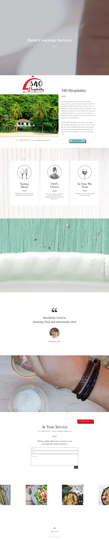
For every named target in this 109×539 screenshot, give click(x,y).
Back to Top (54, 531)
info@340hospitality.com (42, 140)
